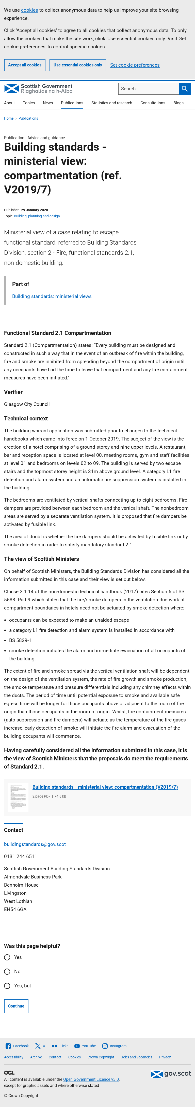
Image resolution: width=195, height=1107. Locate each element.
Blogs (178, 103)
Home (8, 118)
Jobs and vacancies (136, 1057)
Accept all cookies (24, 65)
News (48, 103)
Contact (55, 1057)
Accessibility (13, 1057)
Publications (72, 103)
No (17, 971)
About (9, 103)
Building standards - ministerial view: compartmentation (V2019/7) (105, 787)
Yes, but (22, 986)
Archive (36, 1057)
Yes (18, 957)
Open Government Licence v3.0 (91, 1079)
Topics (29, 103)
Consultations (152, 103)
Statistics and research (111, 103)
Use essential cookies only (78, 65)
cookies (29, 10)
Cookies (74, 1057)
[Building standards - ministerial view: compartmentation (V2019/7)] (18, 797)
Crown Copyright (101, 1057)
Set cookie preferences (135, 65)
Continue (16, 1006)
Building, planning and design (37, 216)
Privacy (165, 1057)
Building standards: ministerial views (52, 296)
